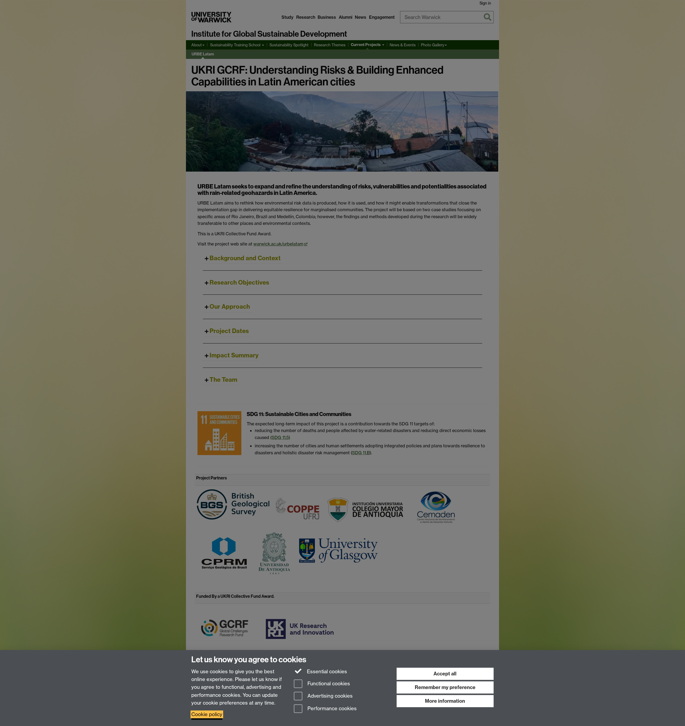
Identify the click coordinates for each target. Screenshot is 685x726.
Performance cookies (331, 709)
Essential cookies (326, 671)
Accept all (444, 674)
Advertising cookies (329, 696)
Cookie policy (206, 714)
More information (445, 701)
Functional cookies (328, 683)
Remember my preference (445, 687)
